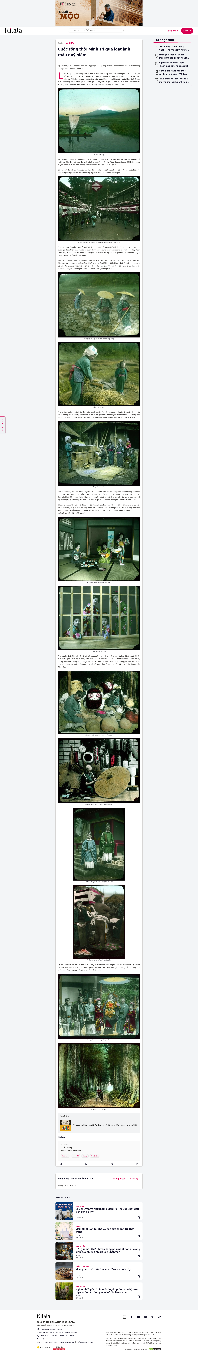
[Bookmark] (139, 1217)
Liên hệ (39, 1342)
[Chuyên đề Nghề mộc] (99, 13)
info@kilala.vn (45, 1339)
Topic (60, 43)
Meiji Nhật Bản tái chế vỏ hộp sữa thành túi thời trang (104, 1230)
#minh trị (76, 1156)
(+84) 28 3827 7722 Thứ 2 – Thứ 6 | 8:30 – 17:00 (57, 1336)
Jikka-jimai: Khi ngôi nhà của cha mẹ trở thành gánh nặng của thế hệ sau (173, 80)
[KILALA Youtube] (138, 1317)
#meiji (85, 1156)
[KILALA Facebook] (124, 1317)
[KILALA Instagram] (145, 1317)
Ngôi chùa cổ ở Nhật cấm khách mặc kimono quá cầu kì (174, 64)
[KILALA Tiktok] (159, 1317)
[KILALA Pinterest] (152, 1317)
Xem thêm (64, 1116)
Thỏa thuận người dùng (85, 1342)
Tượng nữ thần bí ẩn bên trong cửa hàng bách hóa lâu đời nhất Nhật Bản (173, 56)
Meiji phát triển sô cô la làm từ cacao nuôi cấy (103, 1269)
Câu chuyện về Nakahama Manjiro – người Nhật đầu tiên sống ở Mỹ (107, 1210)
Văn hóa (70, 43)
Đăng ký (187, 30)
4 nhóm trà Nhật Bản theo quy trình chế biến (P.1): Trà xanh (172, 72)
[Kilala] (13, 30)
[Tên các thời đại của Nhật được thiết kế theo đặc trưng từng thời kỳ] (65, 1125)
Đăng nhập (172, 30)
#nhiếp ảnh (95, 1156)
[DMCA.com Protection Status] (155, 1349)
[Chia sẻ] (111, 1164)
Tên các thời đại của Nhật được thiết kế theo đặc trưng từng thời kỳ (105, 1125)
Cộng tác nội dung (50, 1342)
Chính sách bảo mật (67, 1342)
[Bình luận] (61, 1164)
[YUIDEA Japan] (43, 1347)
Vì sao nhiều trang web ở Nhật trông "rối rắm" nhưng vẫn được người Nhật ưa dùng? (173, 48)
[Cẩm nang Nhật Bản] (67, 1316)
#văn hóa (65, 1156)
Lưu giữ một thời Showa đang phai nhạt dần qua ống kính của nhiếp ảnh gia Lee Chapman (107, 1251)
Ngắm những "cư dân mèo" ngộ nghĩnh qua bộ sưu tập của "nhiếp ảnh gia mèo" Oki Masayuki (106, 1291)
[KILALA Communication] (59, 1348)
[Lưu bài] (86, 1164)
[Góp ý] (137, 1164)
